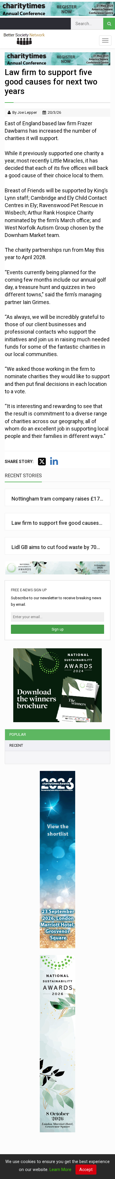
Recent (16, 745)
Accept (86, 1169)
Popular (17, 734)
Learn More (60, 1169)
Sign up (57, 629)
